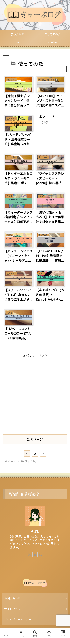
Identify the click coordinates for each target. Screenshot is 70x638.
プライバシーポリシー (18, 619)
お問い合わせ (12, 598)
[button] (62, 540)
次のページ (35, 439)
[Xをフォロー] (29, 554)
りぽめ (35, 531)
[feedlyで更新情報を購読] (35, 554)
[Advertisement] (35, 394)
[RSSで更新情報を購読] (40, 554)
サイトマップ (12, 609)
